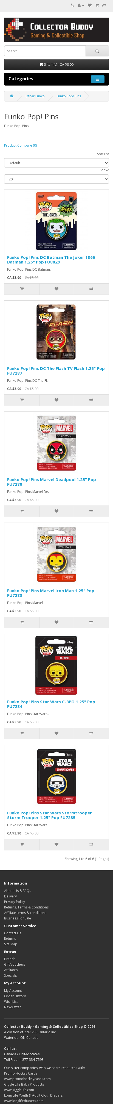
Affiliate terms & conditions (25, 912)
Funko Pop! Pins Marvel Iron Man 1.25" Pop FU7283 (50, 593)
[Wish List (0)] (90, 5)
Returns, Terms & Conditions (26, 907)
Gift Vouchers (14, 964)
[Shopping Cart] (97, 5)
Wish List (11, 1001)
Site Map (10, 944)
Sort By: (103, 154)
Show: (104, 170)
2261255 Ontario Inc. (40, 1032)
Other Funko (35, 96)
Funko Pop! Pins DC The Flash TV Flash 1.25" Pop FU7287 (56, 371)
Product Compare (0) (20, 145)
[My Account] (81, 5)
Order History (15, 996)
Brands (9, 959)
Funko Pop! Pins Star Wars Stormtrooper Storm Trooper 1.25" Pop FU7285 (49, 815)
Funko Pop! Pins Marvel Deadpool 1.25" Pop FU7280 (51, 482)
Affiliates (11, 970)
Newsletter (12, 1007)
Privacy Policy (14, 901)
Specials (10, 975)
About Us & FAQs (17, 890)
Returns (10, 938)
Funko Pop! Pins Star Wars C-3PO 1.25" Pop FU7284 (51, 704)
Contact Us (12, 933)
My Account (13, 990)
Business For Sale (17, 918)
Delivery (10, 896)
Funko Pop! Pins (68, 96)
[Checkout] (104, 5)
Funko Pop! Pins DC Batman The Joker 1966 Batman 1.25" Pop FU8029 (51, 259)
